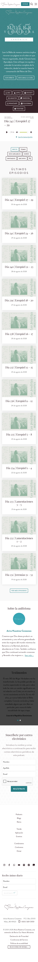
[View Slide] (17, 720)
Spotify (29, 93)
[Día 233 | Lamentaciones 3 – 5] (19, 489)
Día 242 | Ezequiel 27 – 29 (19, 200)
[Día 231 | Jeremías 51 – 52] (19, 562)
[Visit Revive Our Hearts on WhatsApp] (14, 865)
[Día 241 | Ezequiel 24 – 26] (19, 220)
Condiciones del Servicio (19, 939)
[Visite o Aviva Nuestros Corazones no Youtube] (19, 865)
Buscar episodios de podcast (16, 165)
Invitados (11, 159)
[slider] (10, 132)
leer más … (29, 655)
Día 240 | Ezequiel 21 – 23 (19, 267)
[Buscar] (4, 164)
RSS (8, 93)
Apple (18, 93)
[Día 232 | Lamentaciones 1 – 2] (19, 525)
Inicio (14, 149)
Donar (25, 4)
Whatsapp (13, 103)
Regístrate (19, 788)
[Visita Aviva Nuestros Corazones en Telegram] (29, 865)
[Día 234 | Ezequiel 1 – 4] (19, 455)
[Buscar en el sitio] (31, 4)
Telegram (27, 103)
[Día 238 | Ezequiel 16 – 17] (19, 321)
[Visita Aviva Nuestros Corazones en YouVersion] (34, 865)
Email (5, 774)
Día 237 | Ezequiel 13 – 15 (19, 367)
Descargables (15, 154)
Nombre (6, 761)
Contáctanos (19, 843)
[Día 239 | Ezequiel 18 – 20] (19, 288)
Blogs (19, 818)
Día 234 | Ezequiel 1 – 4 (19, 468)
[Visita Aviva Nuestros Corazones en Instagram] (4, 865)
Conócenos (19, 847)
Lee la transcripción (25, 137)
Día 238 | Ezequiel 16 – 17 (19, 334)
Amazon (13, 98)
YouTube (20, 109)
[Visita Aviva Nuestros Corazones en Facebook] (9, 865)
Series (26, 154)
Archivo (22, 159)
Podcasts (19, 814)
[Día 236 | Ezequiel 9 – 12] (19, 388)
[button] (35, 4)
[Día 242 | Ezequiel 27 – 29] (19, 187)
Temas (23, 149)
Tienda (19, 828)
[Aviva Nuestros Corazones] (10, 4)
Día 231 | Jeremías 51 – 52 (19, 575)
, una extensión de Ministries (19, 931)
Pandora (26, 98)
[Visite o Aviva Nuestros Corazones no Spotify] (24, 865)
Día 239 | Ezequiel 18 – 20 (19, 300)
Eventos (19, 836)
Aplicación (19, 832)
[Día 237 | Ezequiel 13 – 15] (19, 355)
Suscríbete (9, 78)
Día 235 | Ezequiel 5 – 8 (19, 435)
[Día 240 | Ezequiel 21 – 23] (19, 254)
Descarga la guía (25, 78)
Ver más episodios (19, 591)
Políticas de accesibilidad (19, 943)
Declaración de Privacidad (19, 936)
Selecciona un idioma (18, 947)
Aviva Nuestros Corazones (19, 631)
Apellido (6, 768)
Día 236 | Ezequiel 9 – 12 (19, 401)
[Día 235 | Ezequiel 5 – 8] (19, 422)
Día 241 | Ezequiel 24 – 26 (19, 233)
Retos (19, 821)
